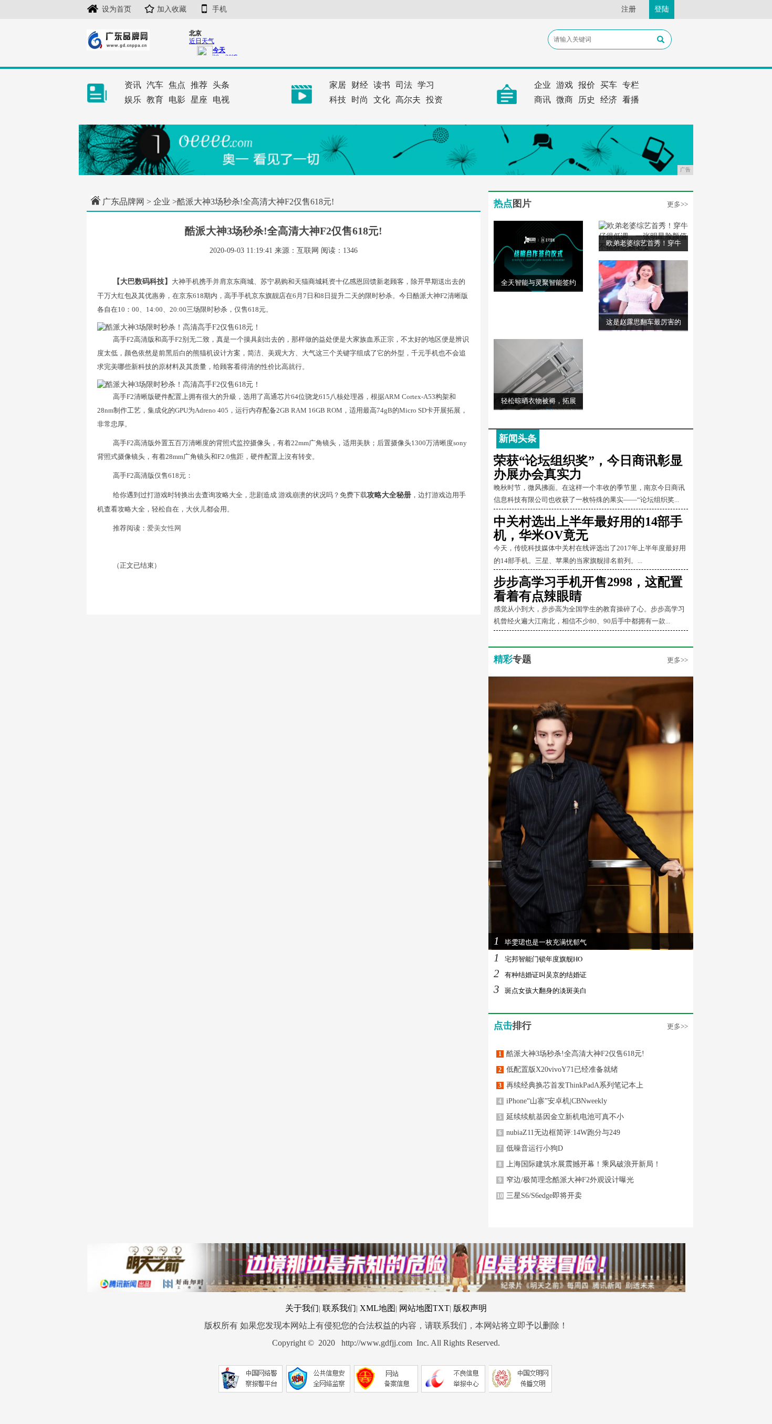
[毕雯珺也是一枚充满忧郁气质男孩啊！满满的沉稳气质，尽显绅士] (590, 813)
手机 (219, 9)
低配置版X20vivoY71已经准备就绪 (558, 1069)
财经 (359, 84)
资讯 (132, 84)
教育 (155, 99)
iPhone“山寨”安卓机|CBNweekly (552, 1101)
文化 (381, 99)
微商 (564, 99)
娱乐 (132, 99)
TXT (441, 1308)
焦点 (177, 84)
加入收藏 (171, 9)
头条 (221, 84)
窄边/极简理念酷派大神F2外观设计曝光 (566, 1180)
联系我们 (339, 1308)
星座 (199, 99)
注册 (628, 9)
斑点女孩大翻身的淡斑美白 (540, 991)
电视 (221, 99)
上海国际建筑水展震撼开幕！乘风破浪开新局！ (579, 1164)
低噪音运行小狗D (530, 1148)
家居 (337, 84)
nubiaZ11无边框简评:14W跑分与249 (559, 1132)
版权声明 (470, 1308)
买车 (608, 84)
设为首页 (116, 9)
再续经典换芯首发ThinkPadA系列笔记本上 (570, 1085)
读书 (381, 84)
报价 (586, 84)
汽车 (155, 84)
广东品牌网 (123, 201)
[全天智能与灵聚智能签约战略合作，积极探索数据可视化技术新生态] (538, 256)
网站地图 (416, 1308)
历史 (586, 99)
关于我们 (302, 1308)
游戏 (564, 84)
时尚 (359, 99)
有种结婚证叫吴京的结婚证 (540, 975)
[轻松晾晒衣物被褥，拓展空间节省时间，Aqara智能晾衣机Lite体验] (538, 374)
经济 (608, 99)
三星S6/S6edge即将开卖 (539, 1196)
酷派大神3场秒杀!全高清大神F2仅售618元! (571, 1054)
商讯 (542, 99)
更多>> (677, 204)
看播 (630, 99)
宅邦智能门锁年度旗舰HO (538, 959)
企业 (542, 84)
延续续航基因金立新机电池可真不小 (561, 1117)
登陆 (661, 9)
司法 (403, 84)
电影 (177, 99)
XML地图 (377, 1308)
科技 (337, 99)
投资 (434, 99)
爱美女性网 (164, 528)
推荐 (199, 84)
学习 (426, 84)
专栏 (630, 84)
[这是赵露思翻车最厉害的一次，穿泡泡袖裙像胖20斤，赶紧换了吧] (643, 295)
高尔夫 (408, 99)
